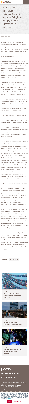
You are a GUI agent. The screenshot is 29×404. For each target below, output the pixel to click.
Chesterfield (4, 386)
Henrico (17, 386)
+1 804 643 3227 (10, 373)
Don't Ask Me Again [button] (17, 401)
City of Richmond (7, 385)
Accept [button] (9, 401)
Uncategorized (14, 259)
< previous (3, 265)
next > (26, 265)
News (6, 36)
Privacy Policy (9, 398)
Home (2, 36)
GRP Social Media (14, 389)
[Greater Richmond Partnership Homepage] (6, 2)
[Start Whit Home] (14, 369)
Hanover (10, 386)
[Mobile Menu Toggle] (26, 2)
